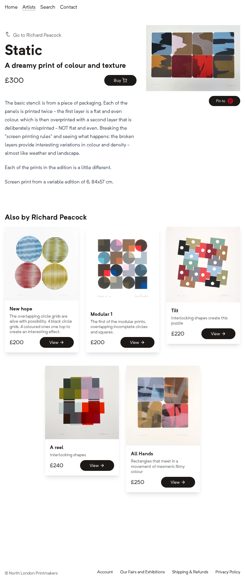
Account (105, 571)
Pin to (223, 102)
